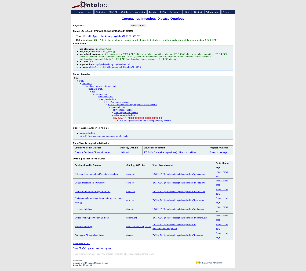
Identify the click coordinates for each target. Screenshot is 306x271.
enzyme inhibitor (108, 99)
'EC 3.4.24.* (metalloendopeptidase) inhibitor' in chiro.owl (179, 183)
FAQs (163, 12)
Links (187, 12)
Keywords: (79, 25)
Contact (198, 12)
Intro (89, 12)
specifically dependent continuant (100, 86)
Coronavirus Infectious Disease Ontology (153, 18)
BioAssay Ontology (83, 226)
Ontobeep (126, 12)
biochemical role (105, 96)
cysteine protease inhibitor (126, 112)
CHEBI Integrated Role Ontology (90, 183)
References (175, 12)
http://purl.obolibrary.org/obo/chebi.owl (112, 64)
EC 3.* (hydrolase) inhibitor (116, 102)
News (226, 12)
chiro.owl (130, 183)
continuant (87, 83)
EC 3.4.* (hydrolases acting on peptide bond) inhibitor (132, 104)
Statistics (100, 12)
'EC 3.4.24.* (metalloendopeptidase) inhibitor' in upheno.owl (180, 218)
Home (81, 12)
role (93, 91)
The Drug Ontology (83, 209)
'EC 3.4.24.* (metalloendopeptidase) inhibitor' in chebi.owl (170, 152)
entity (81, 81)
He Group (77, 260)
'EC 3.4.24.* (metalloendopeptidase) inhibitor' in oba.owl (178, 235)
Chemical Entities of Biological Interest (92, 152)
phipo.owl (130, 174)
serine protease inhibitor (124, 115)
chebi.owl (124, 152)
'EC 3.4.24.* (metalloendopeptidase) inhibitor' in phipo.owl (179, 174)
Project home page (218, 152)
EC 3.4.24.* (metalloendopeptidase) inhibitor (138, 117)
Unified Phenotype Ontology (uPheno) (92, 218)
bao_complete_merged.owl (138, 226)
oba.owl (129, 235)
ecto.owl (130, 200)
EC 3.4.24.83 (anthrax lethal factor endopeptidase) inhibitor (144, 121)
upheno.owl (131, 218)
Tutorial (152, 12)
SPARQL (113, 12)
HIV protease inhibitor (123, 110)
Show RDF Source (81, 243)
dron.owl (130, 209)
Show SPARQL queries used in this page (92, 248)
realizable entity (95, 89)
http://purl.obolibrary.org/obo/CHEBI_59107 (113, 36)
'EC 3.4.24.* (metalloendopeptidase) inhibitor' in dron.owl (178, 209)
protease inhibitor (119, 107)
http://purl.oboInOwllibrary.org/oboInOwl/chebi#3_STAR (115, 67)
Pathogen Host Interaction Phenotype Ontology (96, 174)
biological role (101, 94)
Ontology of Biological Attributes (89, 235)
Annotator (140, 12)
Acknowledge (212, 12)
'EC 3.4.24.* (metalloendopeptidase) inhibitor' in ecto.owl (178, 200)
